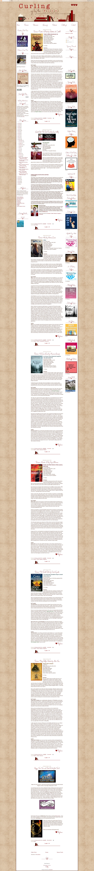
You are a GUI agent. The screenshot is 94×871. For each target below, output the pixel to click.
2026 (19, 123)
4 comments (49, 558)
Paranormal (19, 200)
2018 (19, 134)
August (20, 146)
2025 (19, 124)
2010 (19, 182)
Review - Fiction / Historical (38, 755)
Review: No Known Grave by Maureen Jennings (47, 354)
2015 (19, 139)
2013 (19, 178)
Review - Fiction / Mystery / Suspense (40, 559)
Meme (35, 841)
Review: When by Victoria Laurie (47, 237)
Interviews (35, 25)
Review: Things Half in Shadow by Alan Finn (47, 661)
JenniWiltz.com (45, 211)
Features (54, 25)
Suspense (18, 201)
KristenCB (50, 869)
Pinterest (55, 213)
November (21, 141)
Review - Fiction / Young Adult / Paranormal (41, 341)
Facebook (49, 213)
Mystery (18, 204)
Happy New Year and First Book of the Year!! (47, 768)
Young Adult (19, 202)
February (20, 154)
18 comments (49, 840)
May (20, 150)
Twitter (52, 213)
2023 (19, 127)
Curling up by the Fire (38, 118)
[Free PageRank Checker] (19, 90)
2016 (19, 137)
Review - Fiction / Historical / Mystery (40, 449)
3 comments (49, 118)
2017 (19, 136)
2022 (19, 129)
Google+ (58, 213)
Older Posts (34, 852)
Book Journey (57, 815)
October (20, 143)
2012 (19, 179)
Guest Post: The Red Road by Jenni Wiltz (47, 132)
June (20, 149)
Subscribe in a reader (69, 33)
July (20, 147)
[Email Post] (53, 118)
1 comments (49, 448)
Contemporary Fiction (20, 203)
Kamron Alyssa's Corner (21, 206)
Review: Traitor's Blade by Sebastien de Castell (47, 31)
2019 (19, 133)
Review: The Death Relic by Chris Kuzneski (47, 572)
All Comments (69, 42)
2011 (19, 181)
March (20, 153)
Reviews (26, 25)
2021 (19, 130)
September (21, 144)
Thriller (18, 205)
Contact (73, 25)
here (23, 116)
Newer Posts (60, 852)
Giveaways (45, 25)
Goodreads (41, 214)
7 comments (49, 223)
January (20, 156)
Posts (68, 40)
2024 (19, 126)
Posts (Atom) (38, 854)
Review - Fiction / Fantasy (38, 119)
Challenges (64, 25)
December (21, 140)
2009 (19, 184)
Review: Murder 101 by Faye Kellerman (47, 462)
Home (18, 25)
